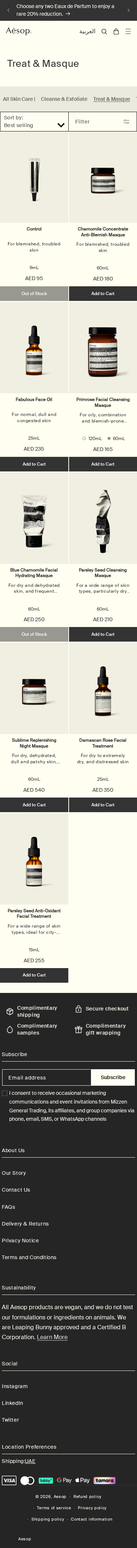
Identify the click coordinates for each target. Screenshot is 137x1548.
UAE (30, 1461)
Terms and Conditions (29, 1257)
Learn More (52, 1337)
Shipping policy (47, 1519)
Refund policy (87, 1496)
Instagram (15, 1386)
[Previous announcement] (8, 10)
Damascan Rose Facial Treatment (102, 743)
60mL (103, 268)
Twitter (10, 1420)
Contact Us (16, 1189)
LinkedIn (12, 1403)
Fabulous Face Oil (34, 399)
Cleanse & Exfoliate (64, 99)
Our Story (14, 1173)
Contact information (91, 1519)
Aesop (60, 1496)
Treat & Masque (111, 99)
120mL (95, 439)
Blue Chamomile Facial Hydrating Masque (34, 572)
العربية (87, 31)
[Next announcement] (129, 10)
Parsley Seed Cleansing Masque (103, 572)
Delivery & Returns (25, 1223)
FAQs (8, 1207)
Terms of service (54, 1507)
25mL (34, 438)
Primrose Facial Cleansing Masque (103, 402)
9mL (34, 268)
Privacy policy (92, 1507)
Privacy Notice (20, 1240)
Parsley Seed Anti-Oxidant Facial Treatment (34, 913)
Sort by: (13, 117)
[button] (104, 31)
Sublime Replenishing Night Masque (34, 743)
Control (34, 229)
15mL (34, 950)
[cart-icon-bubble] (116, 31)
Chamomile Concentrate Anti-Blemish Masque (103, 231)
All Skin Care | (19, 99)
